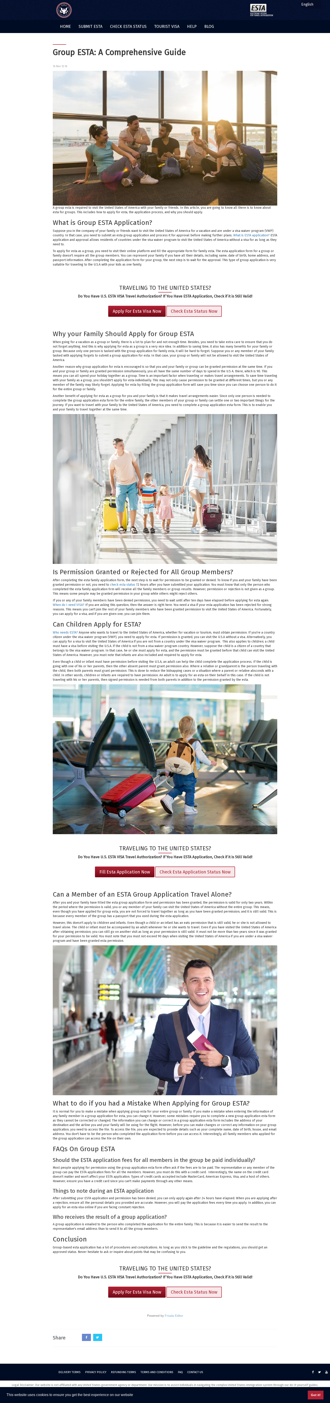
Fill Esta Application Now (124, 872)
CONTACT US (195, 1372)
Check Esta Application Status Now (195, 872)
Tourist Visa (166, 26)
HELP (192, 26)
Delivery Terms (69, 1372)
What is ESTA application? (251, 235)
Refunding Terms (123, 1372)
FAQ (180, 1372)
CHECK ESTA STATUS (128, 26)
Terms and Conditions (157, 1372)
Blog (209, 26)
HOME (65, 26)
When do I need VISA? (68, 605)
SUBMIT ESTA (90, 26)
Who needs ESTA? (65, 632)
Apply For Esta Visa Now (137, 311)
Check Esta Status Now (194, 311)
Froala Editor (174, 1315)
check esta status (122, 585)
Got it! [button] (316, 1395)
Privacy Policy (95, 1372)
